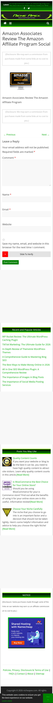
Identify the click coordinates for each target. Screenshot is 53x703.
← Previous (9, 134)
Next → (45, 134)
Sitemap (40, 673)
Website (6, 224)
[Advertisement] (26, 296)
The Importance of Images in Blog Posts (23, 377)
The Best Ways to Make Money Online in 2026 (26, 364)
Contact (21, 673)
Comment (9, 157)
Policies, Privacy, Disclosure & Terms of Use (25, 670)
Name (6, 194)
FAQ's (12, 673)
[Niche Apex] (26, 15)
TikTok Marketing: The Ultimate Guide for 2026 (26, 344)
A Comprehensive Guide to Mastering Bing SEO (29, 4)
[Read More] (22, 474)
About (30, 673)
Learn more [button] (7, 701)
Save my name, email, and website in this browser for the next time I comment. (25, 245)
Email (6, 209)
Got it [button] (48, 698)
